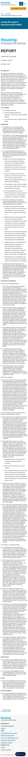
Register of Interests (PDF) (8, 740)
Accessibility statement (7, 726)
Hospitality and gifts (6, 742)
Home (2, 13)
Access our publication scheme (9, 738)
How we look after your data (9, 733)
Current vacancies (6, 750)
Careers (3, 747)
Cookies (3, 728)
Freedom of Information (7, 735)
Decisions (8, 13)
